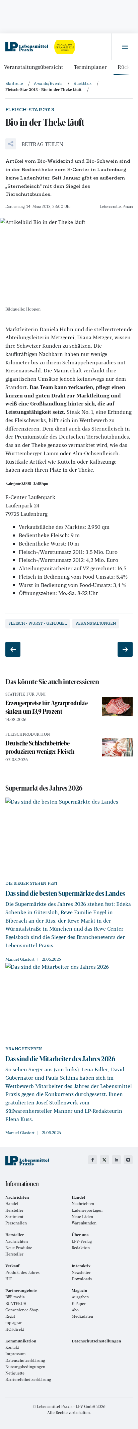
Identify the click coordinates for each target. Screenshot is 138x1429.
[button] (34, 144)
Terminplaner (90, 66)
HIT (8, 1279)
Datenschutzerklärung (25, 1360)
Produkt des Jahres (22, 1272)
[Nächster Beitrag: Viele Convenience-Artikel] (125, 649)
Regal (10, 1316)
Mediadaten (82, 1316)
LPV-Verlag (82, 1241)
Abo (75, 1310)
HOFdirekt (14, 1329)
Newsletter (81, 1272)
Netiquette (14, 1373)
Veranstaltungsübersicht (33, 66)
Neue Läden (82, 1216)
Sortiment (14, 1216)
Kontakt (12, 1347)
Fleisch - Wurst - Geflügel (37, 623)
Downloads (82, 1279)
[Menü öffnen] (124, 46)
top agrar (13, 1322)
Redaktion (81, 1247)
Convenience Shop (22, 1310)
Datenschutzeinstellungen (96, 1341)
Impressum (15, 1353)
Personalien (16, 1223)
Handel (11, 1203)
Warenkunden (84, 1223)
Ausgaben (80, 1297)
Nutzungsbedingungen (25, 1366)
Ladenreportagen (87, 1210)
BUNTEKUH (15, 1303)
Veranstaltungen (95, 623)
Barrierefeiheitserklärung (28, 1379)
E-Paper (79, 1303)
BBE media (15, 1297)
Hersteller (14, 1210)
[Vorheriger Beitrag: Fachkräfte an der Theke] (12, 649)
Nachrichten (83, 1203)
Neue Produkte (18, 1247)
